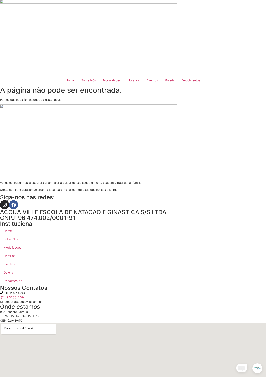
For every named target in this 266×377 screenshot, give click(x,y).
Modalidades (112, 80)
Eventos (152, 80)
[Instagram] (4, 204)
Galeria (170, 80)
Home (70, 80)
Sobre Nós (88, 80)
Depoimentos (191, 80)
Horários (134, 80)
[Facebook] (13, 204)
